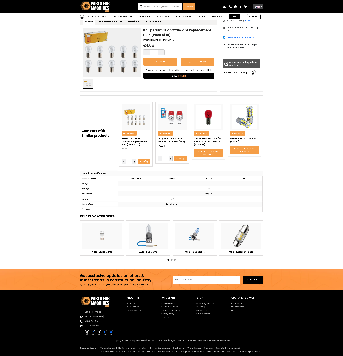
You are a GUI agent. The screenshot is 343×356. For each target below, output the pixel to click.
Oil (150, 348)
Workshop (144, 17)
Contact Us (236, 303)
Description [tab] (134, 21)
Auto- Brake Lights (102, 252)
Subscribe (253, 279)
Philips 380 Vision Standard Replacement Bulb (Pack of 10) (134, 141)
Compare (130, 133)
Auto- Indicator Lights (241, 252)
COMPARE (253, 16)
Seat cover (179, 348)
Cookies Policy (168, 303)
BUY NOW (160, 61)
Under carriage (163, 348)
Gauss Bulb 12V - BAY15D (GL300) (243, 140)
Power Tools (162, 17)
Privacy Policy (167, 313)
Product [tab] (89, 21)
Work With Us (133, 306)
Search (189, 6)
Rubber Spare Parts (250, 351)
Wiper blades (194, 348)
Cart (249, 6)
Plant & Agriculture (122, 17)
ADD (142, 161)
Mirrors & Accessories (225, 351)
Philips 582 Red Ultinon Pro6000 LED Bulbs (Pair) (171, 140)
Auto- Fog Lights (148, 252)
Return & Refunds (169, 306)
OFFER (234, 16)
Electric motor (165, 351)
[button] (168, 260)
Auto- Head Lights (195, 252)
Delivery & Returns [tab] (154, 21)
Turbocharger (107, 348)
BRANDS (201, 17)
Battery (151, 351)
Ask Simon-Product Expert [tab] (111, 21)
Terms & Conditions (170, 310)
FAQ (233, 310)
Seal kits (220, 348)
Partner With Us (134, 310)
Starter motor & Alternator (132, 348)
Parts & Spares (183, 17)
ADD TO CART (199, 61)
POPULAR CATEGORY (94, 16)
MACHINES (217, 17)
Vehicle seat (233, 348)
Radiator (208, 348)
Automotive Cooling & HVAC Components (122, 351)
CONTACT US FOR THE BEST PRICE (208, 153)
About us (131, 303)
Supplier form (237, 306)
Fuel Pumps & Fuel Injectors (190, 351)
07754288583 (92, 325)
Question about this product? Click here (243, 63)
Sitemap (165, 317)
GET (209, 351)
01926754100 (91, 321)
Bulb (179, 75)
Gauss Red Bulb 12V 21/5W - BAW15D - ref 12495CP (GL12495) (208, 141)
